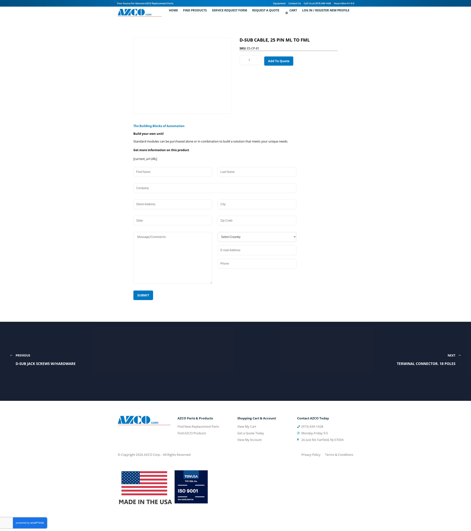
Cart (293, 10)
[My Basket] (286, 12)
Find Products (195, 10)
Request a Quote (265, 10)
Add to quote (278, 61)
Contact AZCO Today (313, 418)
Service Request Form (229, 10)
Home (173, 10)
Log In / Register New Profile (325, 10)
